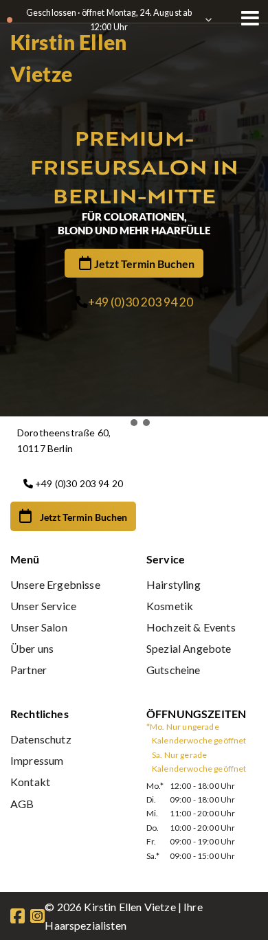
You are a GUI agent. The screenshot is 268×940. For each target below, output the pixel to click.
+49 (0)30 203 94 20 (140, 302)
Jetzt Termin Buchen (144, 263)
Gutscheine (173, 669)
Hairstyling (173, 584)
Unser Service (43, 605)
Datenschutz (40, 739)
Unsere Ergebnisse (55, 584)
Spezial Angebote (189, 648)
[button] (121, 422)
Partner (28, 669)
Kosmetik (169, 605)
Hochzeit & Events (191, 627)
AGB (22, 803)
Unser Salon (38, 627)
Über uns (32, 648)
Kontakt (30, 781)
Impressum (36, 760)
